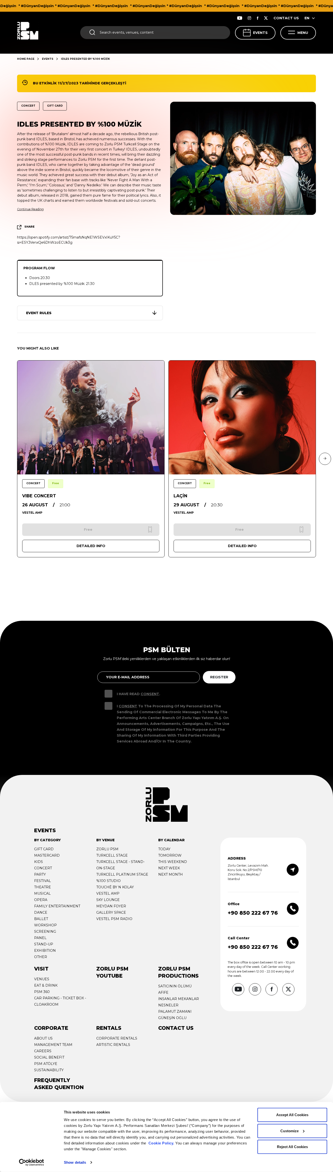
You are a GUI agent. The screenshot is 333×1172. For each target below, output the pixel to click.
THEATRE (42, 887)
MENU (302, 32)
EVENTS (260, 32)
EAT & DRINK (46, 985)
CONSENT (150, 694)
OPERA (40, 900)
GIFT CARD (44, 849)
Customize (289, 1131)
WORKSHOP (45, 925)
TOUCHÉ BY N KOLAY (115, 887)
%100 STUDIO (108, 881)
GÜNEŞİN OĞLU (172, 1018)
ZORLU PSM (107, 849)
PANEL (40, 938)
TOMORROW (170, 855)
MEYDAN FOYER (111, 906)
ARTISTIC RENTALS (113, 1044)
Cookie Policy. (161, 1143)
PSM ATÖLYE (45, 1064)
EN (306, 18)
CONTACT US (286, 18)
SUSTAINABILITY (49, 1070)
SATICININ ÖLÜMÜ (175, 986)
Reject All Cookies (292, 1147)
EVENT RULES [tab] (38, 313)
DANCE (40, 912)
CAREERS (42, 1051)
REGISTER (219, 677)
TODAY (164, 849)
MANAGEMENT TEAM (53, 1044)
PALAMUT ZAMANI (175, 1011)
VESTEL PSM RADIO (114, 919)
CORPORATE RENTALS (116, 1038)
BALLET (41, 919)
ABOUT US (43, 1038)
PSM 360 (42, 992)
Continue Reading (30, 209)
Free (55, 483)
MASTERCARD (47, 855)
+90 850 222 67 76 (253, 913)
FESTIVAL (42, 881)
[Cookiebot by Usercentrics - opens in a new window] (31, 1162)
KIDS (38, 862)
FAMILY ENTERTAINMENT (57, 906)
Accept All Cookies (292, 1115)
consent (128, 706)
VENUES (41, 979)
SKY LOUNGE (108, 900)
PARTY (40, 874)
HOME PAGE (25, 58)
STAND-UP (43, 944)
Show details (75, 1162)
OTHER (40, 957)
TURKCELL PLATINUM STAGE (122, 874)
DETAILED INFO (91, 546)
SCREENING (45, 931)
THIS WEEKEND (172, 862)
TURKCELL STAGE (112, 855)
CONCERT (43, 868)
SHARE (29, 226)
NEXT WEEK (169, 868)
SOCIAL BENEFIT (49, 1057)
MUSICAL (42, 893)
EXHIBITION (45, 950)
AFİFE (163, 992)
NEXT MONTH (170, 874)
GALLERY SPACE (111, 912)
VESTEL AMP (107, 893)
